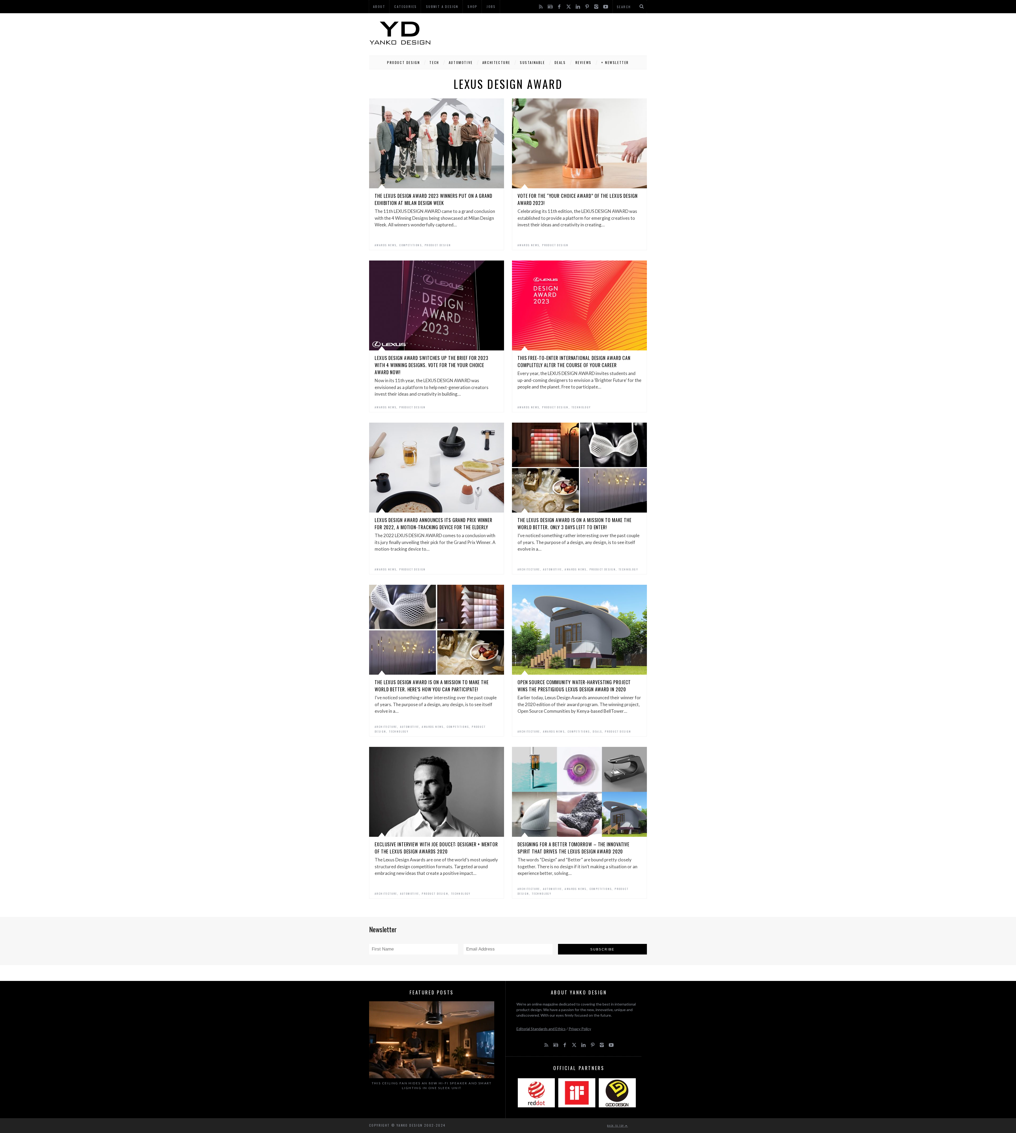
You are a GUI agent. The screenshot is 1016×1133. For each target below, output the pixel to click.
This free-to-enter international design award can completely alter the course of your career (574, 361)
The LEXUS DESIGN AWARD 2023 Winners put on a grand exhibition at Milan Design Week (433, 199)
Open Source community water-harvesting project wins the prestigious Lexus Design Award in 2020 (574, 686)
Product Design (403, 62)
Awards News (385, 245)
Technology (581, 407)
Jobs (491, 6)
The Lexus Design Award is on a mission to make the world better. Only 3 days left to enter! (575, 524)
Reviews (583, 62)
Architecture (496, 62)
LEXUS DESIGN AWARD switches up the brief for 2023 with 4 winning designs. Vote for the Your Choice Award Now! (431, 365)
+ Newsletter (615, 62)
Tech (434, 62)
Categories (405, 6)
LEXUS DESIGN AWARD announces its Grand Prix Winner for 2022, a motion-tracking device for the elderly (433, 524)
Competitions (410, 245)
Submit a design (442, 6)
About (379, 6)
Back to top (616, 1125)
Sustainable (532, 62)
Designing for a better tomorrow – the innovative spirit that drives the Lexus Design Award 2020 (573, 848)
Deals (560, 62)
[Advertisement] (550, 33)
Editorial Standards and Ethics (541, 1028)
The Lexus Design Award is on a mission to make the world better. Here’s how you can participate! (432, 686)
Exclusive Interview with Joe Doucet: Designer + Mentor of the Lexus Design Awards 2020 (436, 848)
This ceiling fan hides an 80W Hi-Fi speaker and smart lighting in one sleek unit (432, 1085)
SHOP (473, 6)
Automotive (461, 62)
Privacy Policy (580, 1028)
